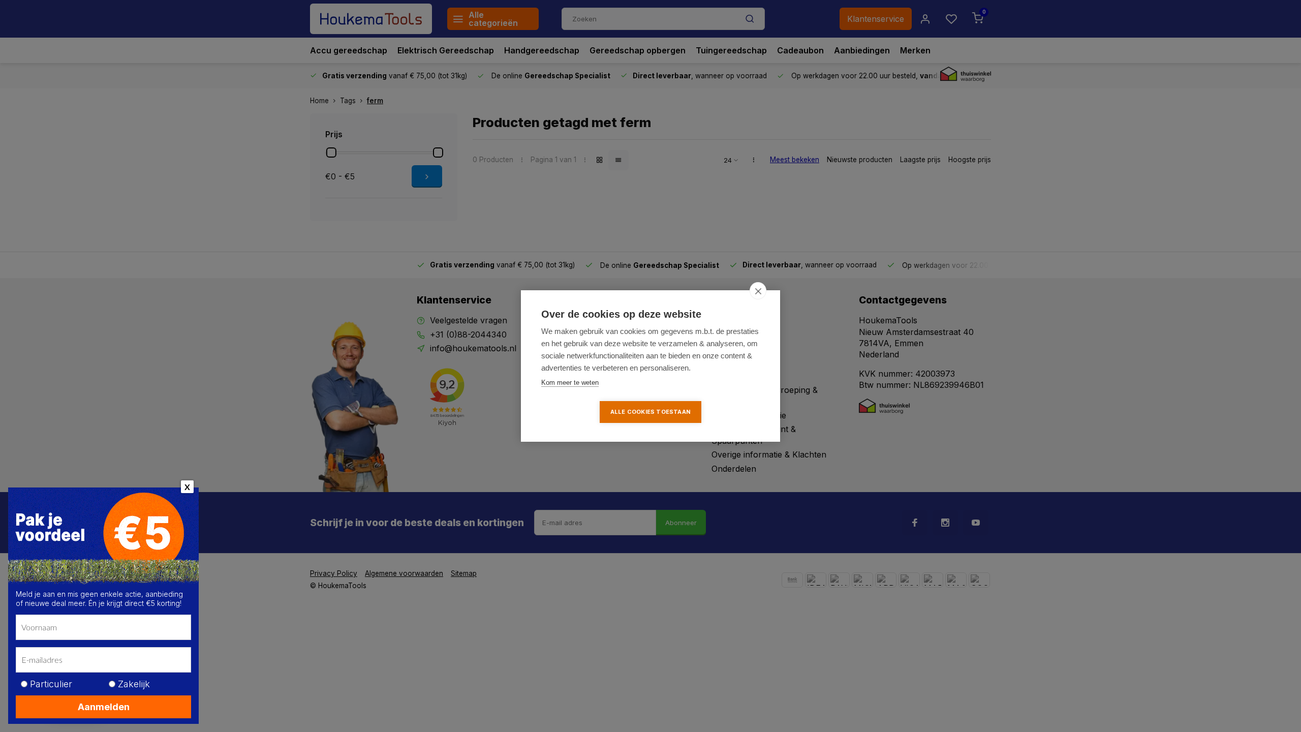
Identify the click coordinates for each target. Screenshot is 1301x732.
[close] (758, 290)
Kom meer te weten (570, 382)
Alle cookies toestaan (650, 411)
